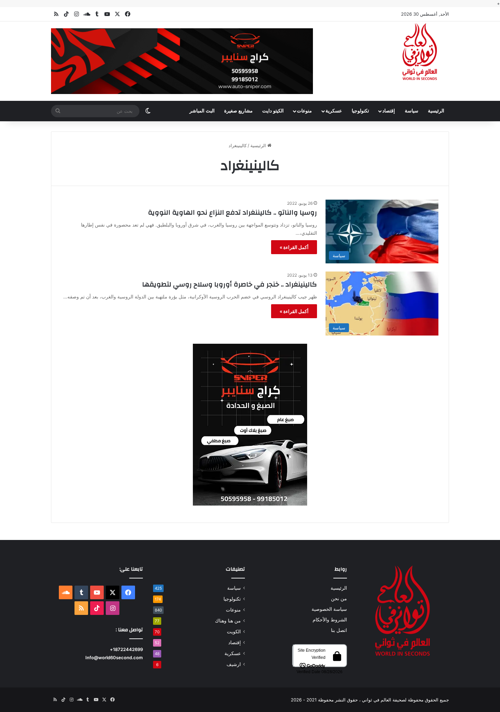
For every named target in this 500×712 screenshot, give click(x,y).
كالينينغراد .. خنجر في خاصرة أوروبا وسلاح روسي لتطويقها (229, 284)
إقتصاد (388, 110)
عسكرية (334, 110)
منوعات (304, 110)
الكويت (234, 631)
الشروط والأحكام (330, 619)
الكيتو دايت (273, 110)
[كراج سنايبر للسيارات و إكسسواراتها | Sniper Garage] (250, 424)
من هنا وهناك (228, 620)
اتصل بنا (339, 630)
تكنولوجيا (360, 110)
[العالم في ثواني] (420, 52)
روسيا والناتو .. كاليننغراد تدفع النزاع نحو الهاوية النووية (232, 212)
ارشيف (234, 664)
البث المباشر (202, 110)
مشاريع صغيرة (238, 110)
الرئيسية (436, 110)
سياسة (411, 110)
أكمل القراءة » (294, 247)
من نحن (339, 598)
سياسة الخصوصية (329, 609)
